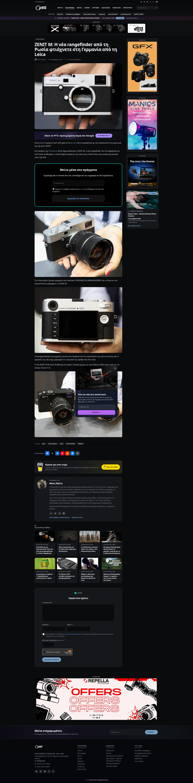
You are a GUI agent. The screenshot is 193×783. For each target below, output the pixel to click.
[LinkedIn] (63, 513)
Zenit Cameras (70, 444)
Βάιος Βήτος (42, 59)
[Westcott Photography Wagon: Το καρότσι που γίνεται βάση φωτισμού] (112, 563)
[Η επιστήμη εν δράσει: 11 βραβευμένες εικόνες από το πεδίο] (45, 563)
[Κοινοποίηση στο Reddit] (67, 453)
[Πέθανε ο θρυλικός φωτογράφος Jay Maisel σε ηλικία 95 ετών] (89, 563)
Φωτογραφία (69, 8)
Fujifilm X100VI (138, 14)
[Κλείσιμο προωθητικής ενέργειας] (115, 368)
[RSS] (153, 1)
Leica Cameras (52, 444)
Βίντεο (79, 8)
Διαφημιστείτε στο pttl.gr (114, 756)
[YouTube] (147, 1)
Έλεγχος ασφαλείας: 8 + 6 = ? (53, 640)
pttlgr (82, 189)
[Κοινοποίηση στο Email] (77, 453)
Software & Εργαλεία (141, 756)
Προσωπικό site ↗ (77, 517)
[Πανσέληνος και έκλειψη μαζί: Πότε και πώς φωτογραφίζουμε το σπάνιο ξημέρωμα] (45, 536)
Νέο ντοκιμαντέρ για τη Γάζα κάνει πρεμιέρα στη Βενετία (67, 549)
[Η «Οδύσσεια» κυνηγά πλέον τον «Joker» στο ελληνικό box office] (89, 536)
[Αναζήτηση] (156, 7)
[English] (156, 1)
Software (95, 8)
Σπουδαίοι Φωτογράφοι (142, 751)
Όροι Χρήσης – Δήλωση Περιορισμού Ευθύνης (114, 760)
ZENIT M (80, 444)
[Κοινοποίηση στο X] (52, 453)
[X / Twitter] (51, 513)
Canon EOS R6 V (113, 14)
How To (60, 8)
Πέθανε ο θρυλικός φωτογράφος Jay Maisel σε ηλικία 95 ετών (88, 577)
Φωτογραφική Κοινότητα (143, 753)
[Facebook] (141, 1)
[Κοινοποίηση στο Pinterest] (62, 453)
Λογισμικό (102, 14)
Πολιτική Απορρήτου (73, 634)
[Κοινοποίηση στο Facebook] (47, 453)
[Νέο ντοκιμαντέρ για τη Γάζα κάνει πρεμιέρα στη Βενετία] (67, 536)
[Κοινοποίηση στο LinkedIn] (57, 453)
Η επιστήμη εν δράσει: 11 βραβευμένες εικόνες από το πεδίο (44, 576)
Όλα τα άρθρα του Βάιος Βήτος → (59, 517)
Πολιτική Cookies (111, 766)
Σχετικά (108, 753)
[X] (150, 1)
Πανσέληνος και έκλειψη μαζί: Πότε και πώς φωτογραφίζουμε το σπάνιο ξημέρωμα (44, 550)
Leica (75, 143)
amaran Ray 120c (126, 14)
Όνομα (45, 625)
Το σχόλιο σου (47, 602)
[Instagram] (144, 1)
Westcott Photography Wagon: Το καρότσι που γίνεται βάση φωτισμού (111, 577)
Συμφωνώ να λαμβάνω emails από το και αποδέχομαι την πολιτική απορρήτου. (78, 190)
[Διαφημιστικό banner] (96, 28)
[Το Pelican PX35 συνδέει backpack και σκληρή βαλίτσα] (67, 563)
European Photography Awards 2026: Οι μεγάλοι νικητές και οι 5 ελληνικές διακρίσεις (111, 550)
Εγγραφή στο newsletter (78, 198)
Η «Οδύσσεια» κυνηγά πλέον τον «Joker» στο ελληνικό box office (89, 549)
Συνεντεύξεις (81, 769)
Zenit (61, 444)
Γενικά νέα (117, 8)
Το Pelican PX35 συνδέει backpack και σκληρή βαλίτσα (67, 576)
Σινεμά (87, 8)
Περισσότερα (127, 8)
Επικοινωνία (41, 761)
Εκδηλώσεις (106, 8)
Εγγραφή (150, 732)
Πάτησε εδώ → (105, 135)
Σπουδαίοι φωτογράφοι (73, 14)
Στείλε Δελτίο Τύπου (89, 14)
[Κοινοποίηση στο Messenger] (72, 453)
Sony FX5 (60, 14)
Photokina (53, 151)
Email (70, 625)
